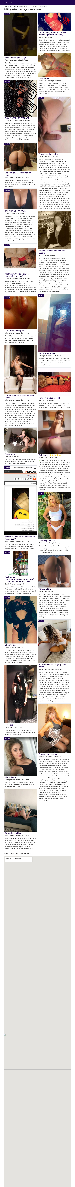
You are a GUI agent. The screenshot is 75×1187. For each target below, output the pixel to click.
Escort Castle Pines (47, 353)
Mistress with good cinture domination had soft (17, 275)
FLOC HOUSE (8, 2)
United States (24, 6)
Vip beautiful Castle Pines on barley (18, 174)
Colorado (34, 6)
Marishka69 (10, 777)
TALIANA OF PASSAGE (15, 211)
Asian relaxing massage (15, 57)
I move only (44, 78)
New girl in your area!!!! (49, 398)
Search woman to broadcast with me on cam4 (20, 537)
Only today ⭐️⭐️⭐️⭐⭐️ (50, 455)
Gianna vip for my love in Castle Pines (19, 396)
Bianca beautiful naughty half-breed (52, 665)
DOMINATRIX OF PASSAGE (17, 118)
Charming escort (12, 645)
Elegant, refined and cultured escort (52, 251)
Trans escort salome (48, 754)
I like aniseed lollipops (15, 330)
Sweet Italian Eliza (13, 833)
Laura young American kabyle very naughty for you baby (52, 33)
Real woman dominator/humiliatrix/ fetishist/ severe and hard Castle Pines (19, 579)
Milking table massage (11, 6)
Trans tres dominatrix (48, 154)
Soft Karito (10, 454)
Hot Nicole (10, 725)
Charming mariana (47, 540)
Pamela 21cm (45, 589)
